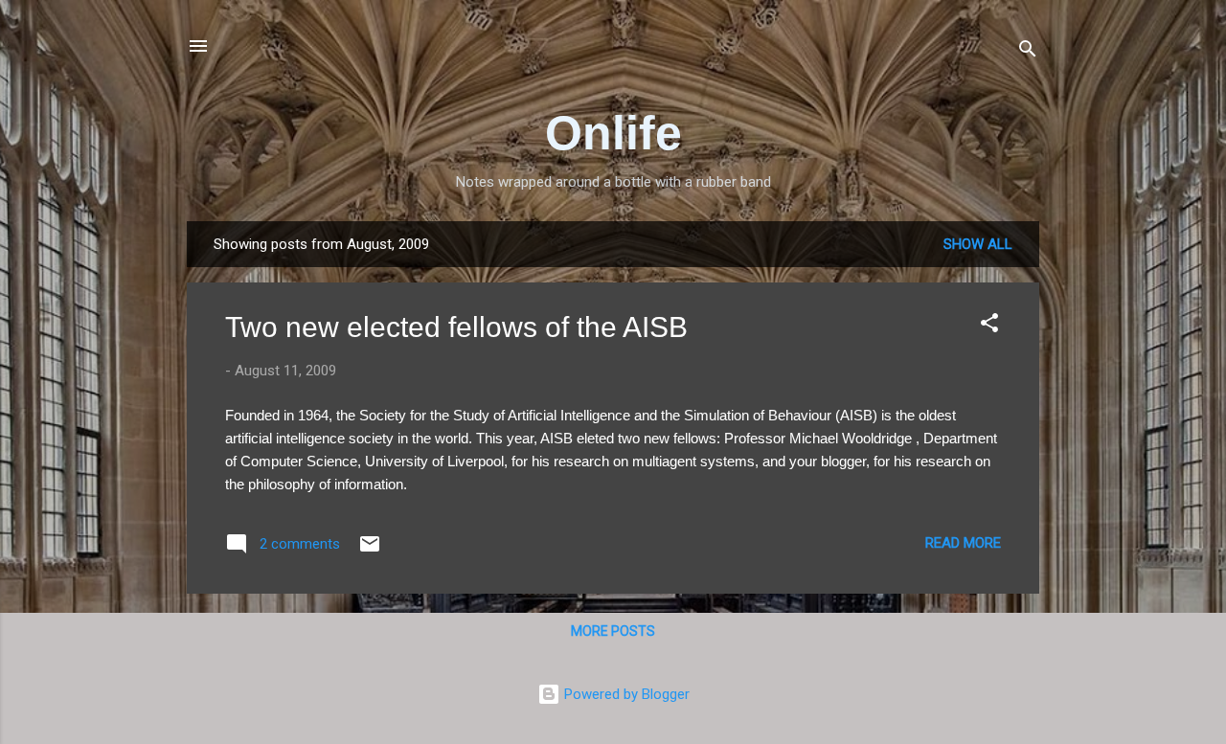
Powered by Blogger (625, 694)
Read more (963, 543)
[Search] (1027, 52)
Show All (977, 244)
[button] (989, 326)
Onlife (613, 133)
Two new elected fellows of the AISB (456, 327)
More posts (613, 631)
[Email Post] (369, 550)
